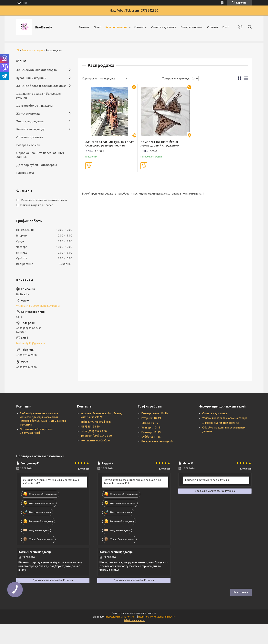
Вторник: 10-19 (151, 418)
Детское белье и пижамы (34, 105)
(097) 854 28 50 (90, 426)
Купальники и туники (31, 78)
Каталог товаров (116, 27)
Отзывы (212, 27)
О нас (97, 27)
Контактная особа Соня (95, 440)
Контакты (140, 27)
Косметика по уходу (30, 129)
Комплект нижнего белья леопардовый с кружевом (159, 143)
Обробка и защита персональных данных (40, 154)
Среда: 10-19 (149, 422)
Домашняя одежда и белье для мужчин (38, 95)
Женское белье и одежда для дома (41, 85)
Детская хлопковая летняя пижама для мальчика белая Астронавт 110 (132, 481)
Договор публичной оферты (36, 164)
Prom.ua (151, 613)
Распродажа (25, 172)
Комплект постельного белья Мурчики (207, 480)
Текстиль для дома (30, 121)
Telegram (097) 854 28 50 (96, 435)
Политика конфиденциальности (156, 616)
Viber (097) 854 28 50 (94, 431)
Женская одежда (28, 113)
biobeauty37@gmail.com (31, 343)
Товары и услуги (32, 50)
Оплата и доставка (163, 27)
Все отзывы (241, 592)
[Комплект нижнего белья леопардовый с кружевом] (165, 111)
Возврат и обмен (191, 27)
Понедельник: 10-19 (154, 413)
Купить (88, 165)
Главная (84, 27)
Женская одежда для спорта (36, 70)
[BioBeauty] (24, 27)
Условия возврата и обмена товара (224, 418)
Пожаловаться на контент (121, 616)
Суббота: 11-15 (151, 436)
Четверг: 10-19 (150, 427)
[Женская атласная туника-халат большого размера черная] (110, 111)
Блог (225, 27)
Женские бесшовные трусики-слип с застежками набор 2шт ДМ (51, 481)
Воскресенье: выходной (157, 441)
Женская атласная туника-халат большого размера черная (109, 143)
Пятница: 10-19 (151, 432)
